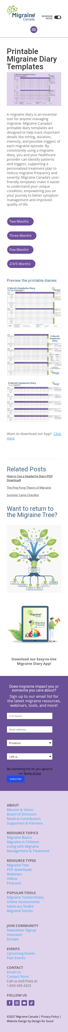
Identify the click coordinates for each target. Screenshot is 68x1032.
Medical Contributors (24, 818)
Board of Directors (22, 814)
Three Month (19, 235)
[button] (56, 17)
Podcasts (14, 883)
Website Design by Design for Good (30, 1021)
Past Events (16, 957)
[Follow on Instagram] (17, 1003)
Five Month (18, 249)
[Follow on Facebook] (9, 1003)
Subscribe (15, 778)
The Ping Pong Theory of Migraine (29, 488)
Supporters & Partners (25, 823)
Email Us (14, 972)
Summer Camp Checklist (23, 495)
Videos (12, 878)
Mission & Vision (20, 809)
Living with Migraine (23, 846)
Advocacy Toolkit (20, 906)
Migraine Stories (20, 910)
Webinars (14, 874)
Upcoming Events (21, 953)
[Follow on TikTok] (31, 1003)
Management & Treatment (28, 851)
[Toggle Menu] (34, 30)
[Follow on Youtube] (24, 1003)
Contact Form (18, 976)
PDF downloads (19, 869)
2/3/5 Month (19, 264)
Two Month (18, 221)
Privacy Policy (50, 1016)
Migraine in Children (23, 842)
